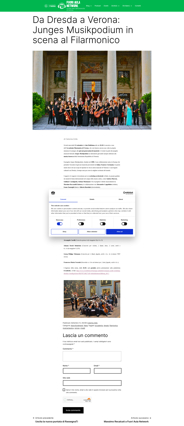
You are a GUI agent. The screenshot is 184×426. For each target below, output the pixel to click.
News (86, 326)
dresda (106, 326)
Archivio (114, 6)
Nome (66, 366)
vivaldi (82, 328)
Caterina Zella (92, 323)
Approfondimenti (77, 326)
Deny (64, 231)
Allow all (119, 231)
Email (96, 366)
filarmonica (114, 326)
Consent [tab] (63, 199)
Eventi (106, 6)
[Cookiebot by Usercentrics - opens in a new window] (124, 193)
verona (76, 328)
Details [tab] (92, 199)
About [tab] (121, 199)
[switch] (81, 223)
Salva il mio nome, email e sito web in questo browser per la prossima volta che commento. (93, 391)
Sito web (66, 378)
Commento (68, 349)
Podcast (98, 6)
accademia (99, 326)
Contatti (138, 6)
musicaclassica (68, 328)
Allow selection (92, 231)
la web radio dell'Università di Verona (76, 9)
